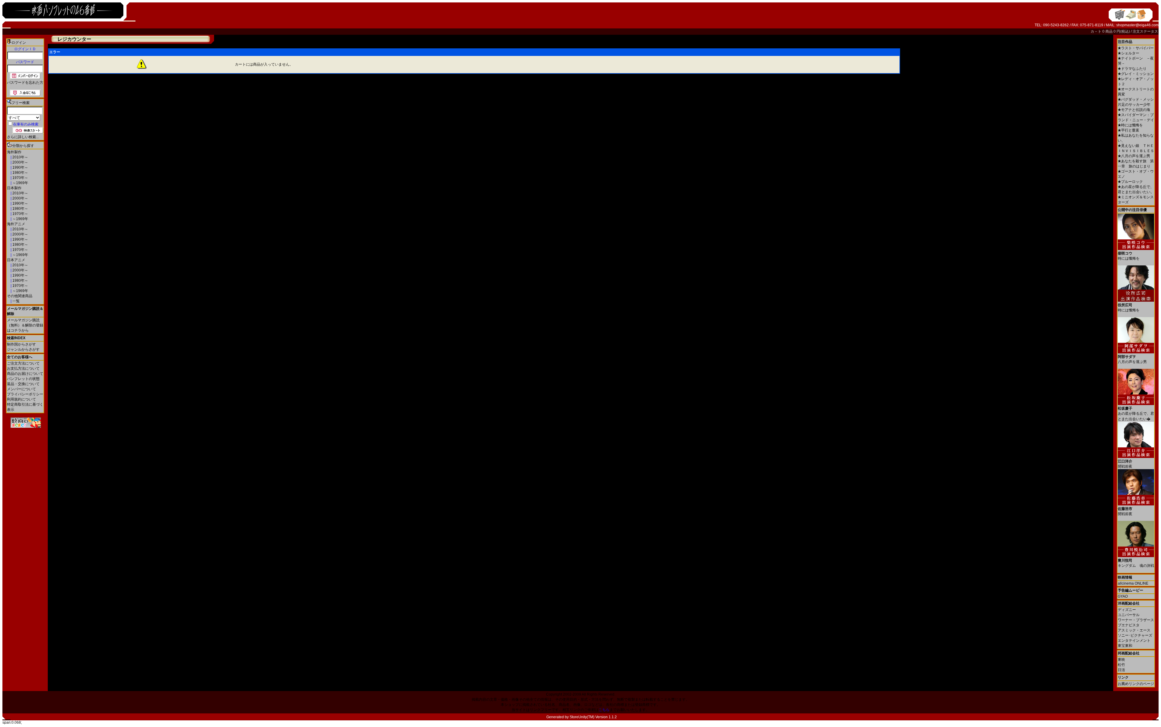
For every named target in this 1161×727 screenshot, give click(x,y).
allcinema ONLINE (1133, 583)
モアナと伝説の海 (1134, 110)
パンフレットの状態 (23, 379)
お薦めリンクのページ (1136, 684)
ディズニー (1127, 610)
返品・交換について (23, 384)
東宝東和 (1125, 646)
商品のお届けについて (25, 374)
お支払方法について (23, 368)
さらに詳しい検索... (23, 137)
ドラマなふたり (1132, 69)
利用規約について (21, 399)
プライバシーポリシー (25, 394)
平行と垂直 (1128, 130)
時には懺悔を (1130, 125)
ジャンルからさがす (23, 349)
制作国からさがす (21, 344)
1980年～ (19, 172)
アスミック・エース (1134, 630)
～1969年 (19, 183)
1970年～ (19, 178)
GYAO (1123, 596)
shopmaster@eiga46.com (1137, 25)
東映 (1121, 659)
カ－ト (1096, 31)
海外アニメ (16, 224)
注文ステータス (1145, 31)
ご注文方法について (23, 363)
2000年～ (19, 162)
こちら (604, 710)
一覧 (15, 301)
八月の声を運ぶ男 (1134, 156)
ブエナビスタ (1129, 625)
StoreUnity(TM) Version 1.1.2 (593, 717)
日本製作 (14, 188)
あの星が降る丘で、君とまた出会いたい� (1136, 413)
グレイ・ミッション (1136, 74)
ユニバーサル (1129, 615)
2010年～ (19, 157)
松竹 (1121, 665)
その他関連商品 (19, 296)
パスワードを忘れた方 (25, 82)
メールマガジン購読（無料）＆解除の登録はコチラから (25, 325)
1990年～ (19, 167)
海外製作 (14, 152)
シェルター (1128, 53)
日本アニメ (16, 260)
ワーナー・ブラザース (1136, 620)
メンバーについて (21, 389)
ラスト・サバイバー (1136, 48)
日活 (1121, 670)
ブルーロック (1130, 182)
